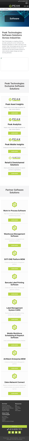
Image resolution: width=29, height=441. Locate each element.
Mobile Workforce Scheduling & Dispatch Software (14, 335)
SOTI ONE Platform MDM (14, 259)
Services (4, 403)
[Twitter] (13, 432)
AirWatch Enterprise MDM (14, 359)
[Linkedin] (19, 432)
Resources (18, 403)
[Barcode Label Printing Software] (14, 276)
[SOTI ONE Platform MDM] (14, 253)
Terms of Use (22, 437)
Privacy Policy (6, 437)
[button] (25, 6)
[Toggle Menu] (26, 3)
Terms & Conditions (14, 437)
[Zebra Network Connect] (14, 376)
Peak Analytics (14, 124)
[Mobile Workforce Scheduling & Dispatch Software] (14, 327)
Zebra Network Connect (14, 382)
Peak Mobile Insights (14, 144)
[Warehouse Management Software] (14, 228)
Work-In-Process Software (14, 211)
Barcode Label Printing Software (14, 283)
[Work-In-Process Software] (14, 204)
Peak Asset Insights (15, 104)
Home (2, 9)
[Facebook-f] (9, 432)
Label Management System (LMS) (14, 309)
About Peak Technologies (6, 413)
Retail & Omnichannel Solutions (14, 163)
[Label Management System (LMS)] (14, 302)
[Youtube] (16, 432)
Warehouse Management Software (14, 235)
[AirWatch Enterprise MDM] (14, 353)
